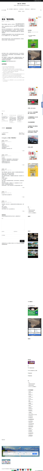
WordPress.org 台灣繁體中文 (32, 386)
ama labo (30, 398)
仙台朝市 (30, 391)
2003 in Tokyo (21, 133)
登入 (29, 208)
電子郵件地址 (15, 231)
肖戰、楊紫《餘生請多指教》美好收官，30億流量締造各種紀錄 (12, 69)
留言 (2, 218)
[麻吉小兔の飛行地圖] (28, 365)
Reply (23, 150)
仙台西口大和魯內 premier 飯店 (33, 414)
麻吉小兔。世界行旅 (21, 3)
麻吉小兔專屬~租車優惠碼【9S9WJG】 (32, 36)
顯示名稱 (3, 231)
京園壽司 (30, 405)
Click (42, 105)
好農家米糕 (30, 428)
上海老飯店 (30, 412)
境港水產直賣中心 (31, 421)
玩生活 (23, 11)
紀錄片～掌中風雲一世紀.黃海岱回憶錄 (8, 67)
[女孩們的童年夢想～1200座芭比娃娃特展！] (21, 118)
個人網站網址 (3, 235)
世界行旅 (19, 11)
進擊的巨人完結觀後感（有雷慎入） (8, 72)
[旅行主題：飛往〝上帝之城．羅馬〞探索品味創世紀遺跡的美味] (13, 119)
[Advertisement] (13, 47)
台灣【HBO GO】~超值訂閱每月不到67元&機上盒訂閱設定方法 (12, 76)
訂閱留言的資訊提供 (31, 211)
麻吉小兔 (3, 21)
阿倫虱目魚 (30, 407)
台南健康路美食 (31, 435)
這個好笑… (5, 133)
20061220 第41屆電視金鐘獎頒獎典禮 (8, 66)
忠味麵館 (30, 403)
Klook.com (3, 439)
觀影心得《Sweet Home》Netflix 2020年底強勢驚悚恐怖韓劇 (12, 75)
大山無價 (30, 396)
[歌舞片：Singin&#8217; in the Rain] (6, 118)
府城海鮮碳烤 (30, 430)
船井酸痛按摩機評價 (31, 419)
